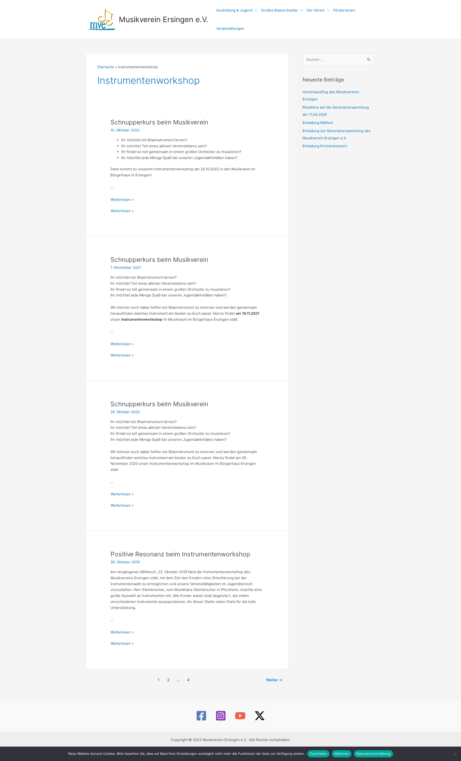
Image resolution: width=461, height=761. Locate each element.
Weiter (274, 680)
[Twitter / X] (259, 715)
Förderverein (344, 10)
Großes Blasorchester (279, 10)
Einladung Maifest (318, 122)
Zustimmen (318, 753)
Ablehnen (341, 753)
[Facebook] (201, 715)
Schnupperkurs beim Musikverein (159, 122)
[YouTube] (240, 715)
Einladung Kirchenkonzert (325, 146)
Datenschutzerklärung (373, 753)
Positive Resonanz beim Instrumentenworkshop (180, 554)
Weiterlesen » (122, 199)
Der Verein (316, 10)
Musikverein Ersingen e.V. (163, 19)
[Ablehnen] (455, 753)
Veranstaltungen (230, 28)
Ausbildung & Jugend (234, 10)
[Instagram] (220, 715)
